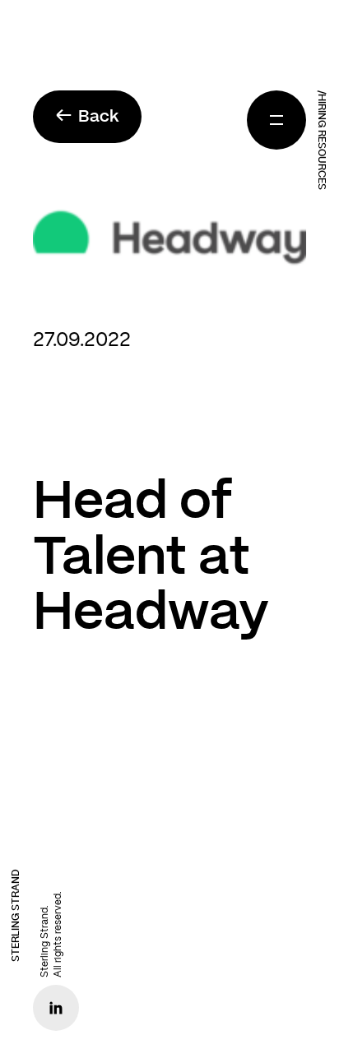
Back (87, 116)
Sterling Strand (16, 915)
